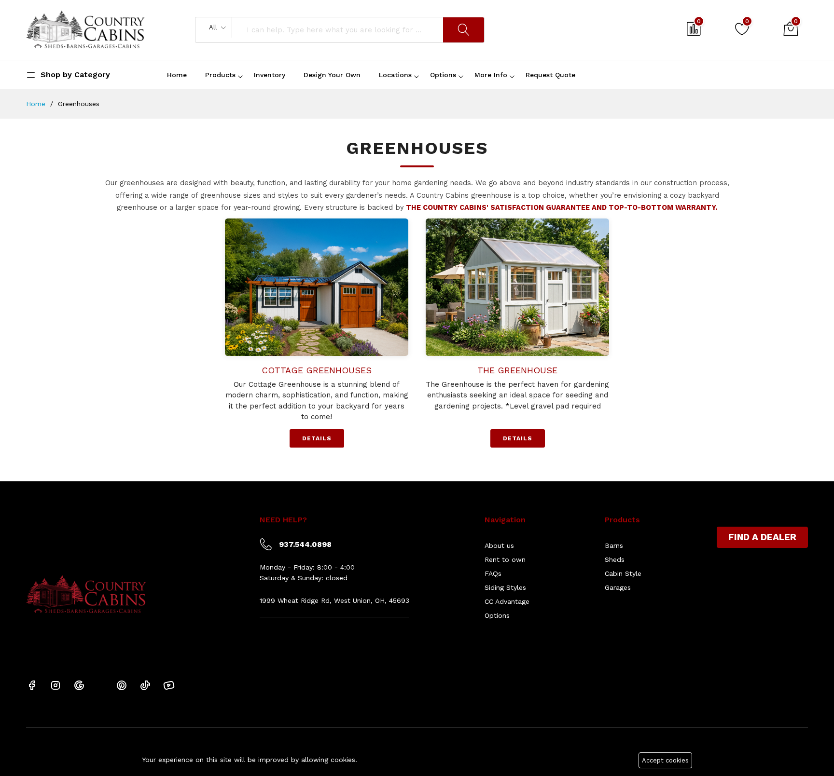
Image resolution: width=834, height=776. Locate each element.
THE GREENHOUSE (517, 370)
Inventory (269, 75)
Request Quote (550, 75)
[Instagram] (55, 685)
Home (177, 75)
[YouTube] (169, 685)
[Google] (79, 685)
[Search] (463, 29)
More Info (490, 75)
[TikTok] (145, 685)
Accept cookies (665, 760)
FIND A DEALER (762, 537)
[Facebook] (32, 685)
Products (220, 75)
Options (443, 75)
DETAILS (317, 438)
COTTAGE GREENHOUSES (317, 370)
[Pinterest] (121, 685)
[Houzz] (100, 684)
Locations (395, 75)
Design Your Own (332, 75)
